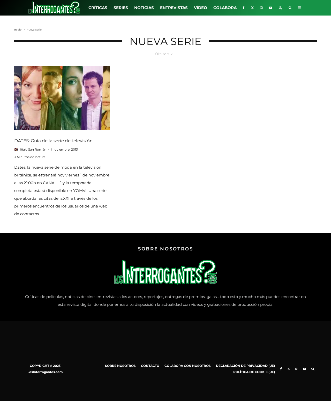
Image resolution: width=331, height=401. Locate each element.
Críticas (97, 7)
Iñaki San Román (33, 149)
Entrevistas (174, 7)
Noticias (144, 7)
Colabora (225, 7)
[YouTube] (270, 8)
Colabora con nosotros (187, 366)
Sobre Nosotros (120, 366)
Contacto (150, 366)
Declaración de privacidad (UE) (245, 366)
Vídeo (200, 7)
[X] (252, 8)
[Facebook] (244, 8)
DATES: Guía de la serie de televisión (53, 140)
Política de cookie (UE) (254, 372)
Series (121, 7)
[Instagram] (261, 8)
